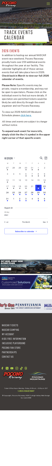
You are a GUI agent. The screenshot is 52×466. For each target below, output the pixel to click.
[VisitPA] (28, 306)
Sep (44, 222)
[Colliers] (26, 282)
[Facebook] (2, 368)
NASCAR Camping (10, 330)
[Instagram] (16, 368)
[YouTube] (11, 368)
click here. (26, 115)
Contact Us (8, 357)
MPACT (6, 215)
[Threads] (25, 368)
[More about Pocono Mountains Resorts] (37, 376)
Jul (7, 222)
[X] (7, 368)
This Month (26, 222)
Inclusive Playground (13, 343)
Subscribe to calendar (24, 231)
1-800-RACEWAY (26, 391)
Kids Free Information (14, 339)
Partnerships (9, 352)
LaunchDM (27, 398)
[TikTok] (21, 368)
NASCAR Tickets (10, 325)
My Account (8, 334)
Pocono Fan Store (11, 348)
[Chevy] (26, 267)
